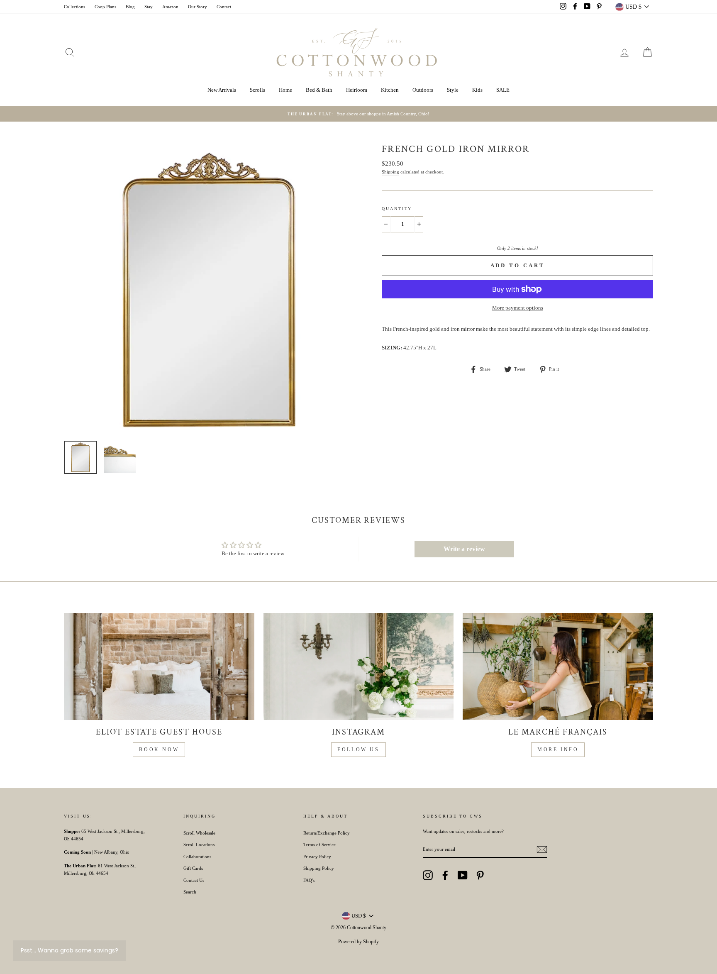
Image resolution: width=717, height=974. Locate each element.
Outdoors (422, 90)
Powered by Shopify (358, 942)
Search (189, 891)
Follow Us (358, 749)
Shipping (390, 171)
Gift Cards (193, 868)
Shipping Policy (318, 868)
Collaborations (197, 856)
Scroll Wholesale (199, 832)
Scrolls (257, 90)
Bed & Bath (319, 90)
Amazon (170, 6)
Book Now (159, 749)
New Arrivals (221, 90)
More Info (557, 749)
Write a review (464, 548)
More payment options (517, 308)
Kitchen (390, 90)
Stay (148, 6)
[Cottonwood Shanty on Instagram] (428, 875)
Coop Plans (105, 6)
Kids (477, 90)
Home (285, 90)
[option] (358, 114)
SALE (503, 90)
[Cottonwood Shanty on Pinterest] (480, 875)
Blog (130, 6)
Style (452, 90)
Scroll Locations (199, 844)
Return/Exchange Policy (326, 832)
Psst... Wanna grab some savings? (69, 950)
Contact (224, 6)
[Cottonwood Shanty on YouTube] (463, 875)
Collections (74, 6)
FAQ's (309, 880)
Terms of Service (319, 844)
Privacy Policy (317, 856)
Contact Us (193, 880)
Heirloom (356, 90)
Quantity (397, 208)
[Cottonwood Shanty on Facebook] (445, 875)
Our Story (197, 6)
